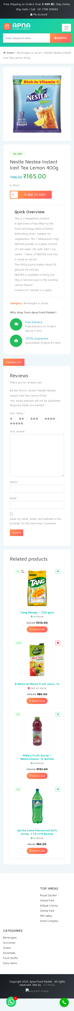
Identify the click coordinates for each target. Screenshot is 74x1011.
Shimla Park (47, 910)
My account (40, 14)
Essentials (9, 952)
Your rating (17, 413)
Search (62, 38)
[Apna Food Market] (17, 26)
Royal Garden (48, 895)
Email (14, 498)
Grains (7, 947)
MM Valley (46, 915)
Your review (18, 431)
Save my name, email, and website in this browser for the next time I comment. (35, 521)
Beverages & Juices (29, 52)
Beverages (10, 937)
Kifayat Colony (49, 905)
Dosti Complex (49, 921)
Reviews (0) (13, 362)
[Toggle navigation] (66, 28)
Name (14, 482)
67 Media (49, 984)
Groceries (9, 942)
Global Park (47, 900)
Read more (38, 700)
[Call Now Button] (64, 1002)
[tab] (13, 362)
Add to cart (36, 194)
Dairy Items (10, 963)
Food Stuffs (10, 958)
